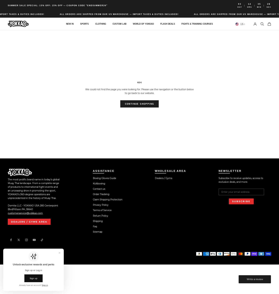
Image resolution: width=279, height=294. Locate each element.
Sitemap (97, 231)
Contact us (99, 188)
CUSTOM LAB (119, 24)
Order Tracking (101, 194)
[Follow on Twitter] (18, 240)
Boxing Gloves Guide (104, 178)
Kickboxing (99, 183)
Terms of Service (102, 210)
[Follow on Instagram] (26, 240)
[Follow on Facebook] (11, 240)
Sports (84, 24)
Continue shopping (139, 104)
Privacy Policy (100, 204)
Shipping (98, 221)
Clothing (100, 24)
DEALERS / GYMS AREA (29, 221)
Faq (95, 226)
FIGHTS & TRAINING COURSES (197, 24)
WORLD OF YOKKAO (143, 24)
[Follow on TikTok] (42, 240)
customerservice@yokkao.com (25, 213)
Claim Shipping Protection (107, 199)
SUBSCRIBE (241, 201)
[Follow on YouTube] (34, 240)
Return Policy (100, 215)
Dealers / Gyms (163, 178)
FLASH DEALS (167, 24)
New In (70, 24)
